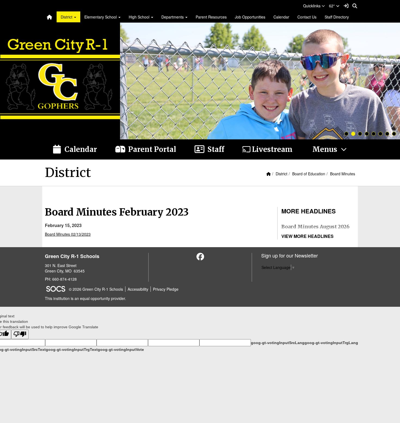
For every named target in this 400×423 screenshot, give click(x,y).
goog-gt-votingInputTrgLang (331, 343)
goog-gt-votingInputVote (121, 349)
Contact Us (306, 17)
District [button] (67, 17)
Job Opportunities (250, 17)
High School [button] (139, 17)
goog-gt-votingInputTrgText (72, 349)
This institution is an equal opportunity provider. (85, 298)
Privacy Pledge (166, 289)
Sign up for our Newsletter (289, 255)
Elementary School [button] (101, 17)
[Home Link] (49, 16)
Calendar (281, 17)
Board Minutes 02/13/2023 (68, 234)
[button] (314, 6)
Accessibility (138, 289)
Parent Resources (211, 17)
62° (332, 5)
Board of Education (308, 173)
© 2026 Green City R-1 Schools (96, 289)
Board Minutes (342, 173)
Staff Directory (337, 17)
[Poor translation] (20, 334)
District (281, 173)
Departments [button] (173, 17)
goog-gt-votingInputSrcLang (277, 343)
